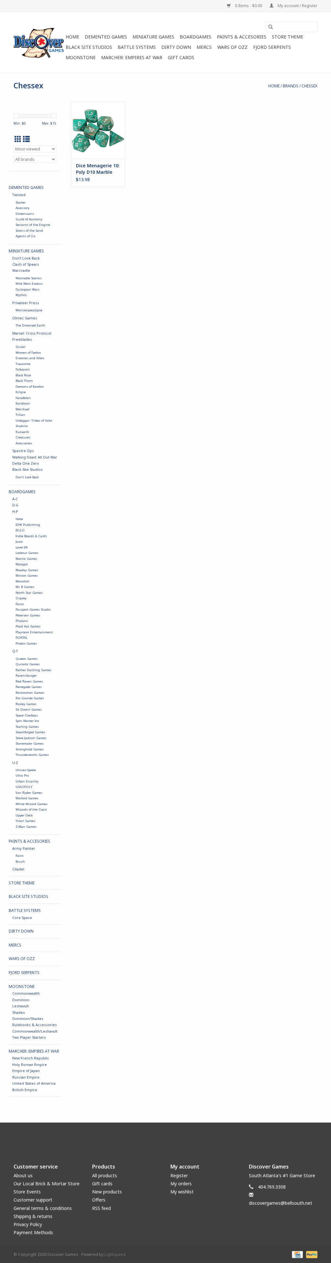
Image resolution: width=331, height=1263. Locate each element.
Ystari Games (25, 821)
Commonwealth (26, 993)
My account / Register (297, 5)
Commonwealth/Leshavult (35, 1031)
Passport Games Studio (33, 609)
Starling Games (27, 727)
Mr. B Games (25, 587)
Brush (20, 861)
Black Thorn (24, 381)
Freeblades (22, 339)
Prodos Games (26, 643)
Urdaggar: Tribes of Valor (34, 420)
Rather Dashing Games (33, 670)
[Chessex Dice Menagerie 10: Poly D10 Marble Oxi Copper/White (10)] (98, 130)
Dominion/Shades (27, 1018)
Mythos (21, 295)
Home (72, 37)
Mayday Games (27, 570)
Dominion (20, 999)
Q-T (15, 650)
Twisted (19, 194)
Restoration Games (30, 693)
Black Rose (23, 375)
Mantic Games (26, 559)
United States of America (34, 1083)
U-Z (15, 762)
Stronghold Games (30, 749)
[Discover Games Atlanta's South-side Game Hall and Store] (39, 42)
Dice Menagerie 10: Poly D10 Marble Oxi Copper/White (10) (98, 168)
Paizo (20, 604)
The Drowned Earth (30, 325)
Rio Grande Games (30, 698)
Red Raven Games (29, 681)
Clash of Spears (25, 264)
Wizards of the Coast (31, 809)
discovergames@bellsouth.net (280, 1203)
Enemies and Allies (30, 358)
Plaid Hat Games (28, 626)
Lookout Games (27, 553)
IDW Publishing (28, 525)
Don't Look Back (26, 258)
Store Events (27, 1192)
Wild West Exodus (29, 284)
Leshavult (20, 1005)
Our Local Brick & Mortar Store (47, 1183)
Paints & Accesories (241, 37)
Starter (21, 202)
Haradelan (23, 398)
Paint (20, 856)
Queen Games (26, 659)
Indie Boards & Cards (31, 536)
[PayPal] (310, 1254)
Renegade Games (29, 687)
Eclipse (21, 392)
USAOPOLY (24, 787)
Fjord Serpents (272, 47)
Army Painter (23, 848)
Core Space (22, 917)
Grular (21, 347)
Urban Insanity (27, 781)
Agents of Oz (26, 236)
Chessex (309, 86)
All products (104, 1175)
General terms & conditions (43, 1208)
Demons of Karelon (30, 386)
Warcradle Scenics (29, 278)
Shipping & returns (33, 1216)
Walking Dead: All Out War (34, 457)
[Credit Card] (297, 1254)
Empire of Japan (26, 1070)
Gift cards (181, 57)
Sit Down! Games (29, 709)
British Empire (24, 1089)
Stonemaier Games (30, 743)
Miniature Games (153, 37)
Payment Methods (33, 1232)
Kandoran (23, 403)
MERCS (204, 47)
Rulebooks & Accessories (34, 1024)
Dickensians (25, 214)
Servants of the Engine (33, 225)
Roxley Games (26, 704)
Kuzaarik (22, 432)
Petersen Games (28, 615)
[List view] (26, 139)
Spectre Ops (23, 450)
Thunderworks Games (32, 755)
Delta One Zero (25, 463)
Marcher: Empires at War (131, 57)
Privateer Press (25, 302)
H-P (15, 511)
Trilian (20, 415)
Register (179, 1175)
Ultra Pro (22, 775)
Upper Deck (24, 815)
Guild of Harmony (29, 219)
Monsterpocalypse (29, 310)
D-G (15, 505)
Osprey (21, 598)
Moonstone (81, 57)
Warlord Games (27, 798)
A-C (15, 498)
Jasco (19, 541)
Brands (290, 86)
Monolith (22, 581)
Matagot (22, 564)
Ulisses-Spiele (26, 770)
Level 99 (22, 547)
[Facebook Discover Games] (165, 1137)
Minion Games (27, 575)
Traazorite (23, 364)
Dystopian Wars (27, 289)
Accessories (24, 443)
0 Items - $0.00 (248, 5)
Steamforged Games (30, 732)
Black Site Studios (89, 47)
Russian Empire (25, 1077)
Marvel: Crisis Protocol (31, 333)
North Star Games (29, 593)
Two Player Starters (29, 1037)
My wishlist (182, 1192)
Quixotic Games (28, 664)
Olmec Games (24, 318)
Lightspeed (114, 1254)
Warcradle (21, 270)
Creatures (23, 437)
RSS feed (101, 1208)
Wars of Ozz (232, 47)
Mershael (22, 409)
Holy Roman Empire (29, 1064)
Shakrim (22, 426)
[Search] (270, 27)
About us (23, 1175)
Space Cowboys (27, 715)
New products (107, 1192)
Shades (18, 1012)
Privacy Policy (28, 1224)
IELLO (20, 530)
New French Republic (30, 1058)
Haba (19, 519)
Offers (98, 1200)
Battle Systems (137, 47)
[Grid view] (18, 139)
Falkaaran (23, 369)
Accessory (22, 208)
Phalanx (22, 621)
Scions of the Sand (29, 230)
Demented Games (106, 37)
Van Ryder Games (29, 793)
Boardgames (195, 37)
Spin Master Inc (27, 721)
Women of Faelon (28, 352)
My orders (181, 1183)
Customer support (33, 1200)
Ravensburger (26, 675)
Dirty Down (176, 47)
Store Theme (287, 37)
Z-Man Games (26, 827)
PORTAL (21, 638)
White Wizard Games (32, 804)
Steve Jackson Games (31, 738)
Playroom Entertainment (34, 632)
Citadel (18, 869)
